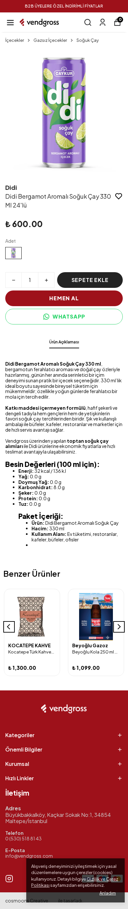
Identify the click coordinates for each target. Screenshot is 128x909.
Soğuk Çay (87, 40)
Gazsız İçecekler (50, 40)
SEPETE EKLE (90, 279)
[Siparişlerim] (102, 22)
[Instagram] (9, 879)
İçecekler (14, 40)
